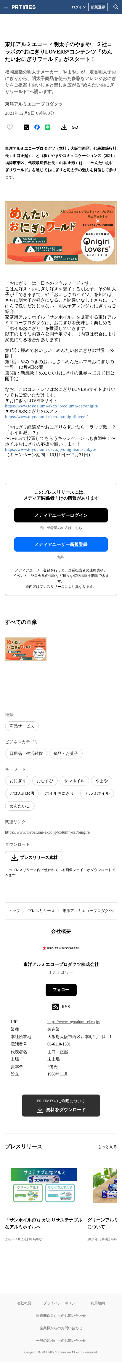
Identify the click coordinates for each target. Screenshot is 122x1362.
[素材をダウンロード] (64, 127)
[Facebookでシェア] (37, 127)
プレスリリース (41, 910)
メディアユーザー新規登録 (61, 544)
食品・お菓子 (65, 753)
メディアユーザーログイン (61, 515)
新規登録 (98, 7)
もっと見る (107, 1146)
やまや (101, 781)
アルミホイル (97, 793)
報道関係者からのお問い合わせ (61, 1315)
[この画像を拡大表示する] (25, 649)
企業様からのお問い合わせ (61, 1327)
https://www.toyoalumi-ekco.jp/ (73, 1022)
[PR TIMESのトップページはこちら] (24, 7)
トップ (14, 910)
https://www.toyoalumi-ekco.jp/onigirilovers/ (46, 416)
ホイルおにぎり (59, 793)
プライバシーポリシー (61, 1303)
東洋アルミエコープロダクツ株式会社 (61, 964)
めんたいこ (19, 806)
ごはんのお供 (21, 793)
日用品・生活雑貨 (26, 753)
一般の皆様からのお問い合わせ (61, 1340)
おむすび (45, 781)
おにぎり (17, 781)
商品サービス (21, 726)
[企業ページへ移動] (61, 950)
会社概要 (24, 1303)
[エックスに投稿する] (26, 127)
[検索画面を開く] (116, 7)
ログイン (79, 7)
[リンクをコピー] (75, 127)
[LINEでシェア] (47, 127)
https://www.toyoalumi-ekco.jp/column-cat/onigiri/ (51, 406)
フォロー (61, 990)
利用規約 (98, 1303)
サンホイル (74, 781)
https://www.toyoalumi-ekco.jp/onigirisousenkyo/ (50, 449)
